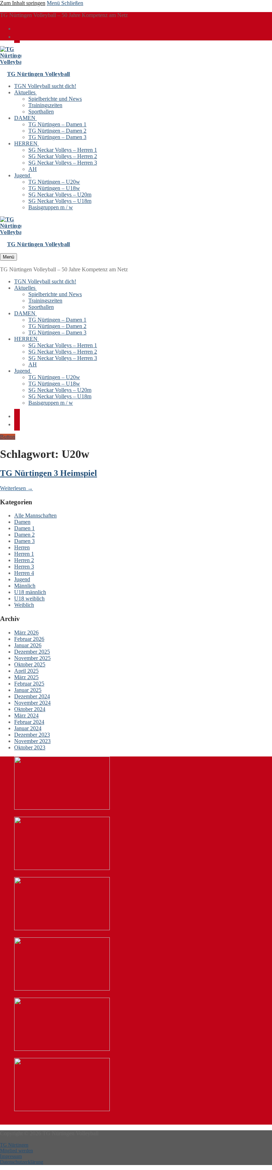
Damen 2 (24, 535)
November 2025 (32, 658)
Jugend (22, 579)
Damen (22, 522)
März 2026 (26, 633)
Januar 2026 (27, 645)
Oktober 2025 (29, 664)
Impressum (11, 1156)
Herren (22, 547)
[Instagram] (17, 36)
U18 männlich (30, 592)
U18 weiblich (29, 598)
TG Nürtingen (14, 1145)
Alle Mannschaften (35, 515)
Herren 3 (24, 567)
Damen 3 (24, 541)
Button (7, 437)
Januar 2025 (27, 690)
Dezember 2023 (32, 735)
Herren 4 (24, 573)
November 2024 (32, 703)
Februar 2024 (29, 722)
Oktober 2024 (29, 709)
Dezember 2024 (32, 696)
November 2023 (32, 741)
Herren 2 (24, 560)
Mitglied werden (16, 1150)
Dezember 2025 (32, 652)
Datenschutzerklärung (21, 1162)
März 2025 (26, 677)
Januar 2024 (27, 728)
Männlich (24, 586)
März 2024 (26, 715)
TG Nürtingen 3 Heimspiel (48, 473)
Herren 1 (24, 554)
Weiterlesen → (16, 488)
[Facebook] (17, 28)
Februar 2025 (29, 684)
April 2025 (26, 671)
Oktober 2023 (29, 747)
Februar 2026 (29, 639)
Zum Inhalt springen (22, 3)
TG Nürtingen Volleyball (38, 74)
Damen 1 (24, 528)
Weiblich (24, 605)
